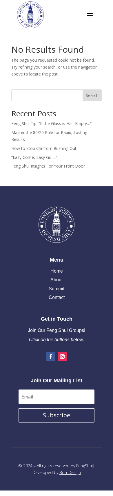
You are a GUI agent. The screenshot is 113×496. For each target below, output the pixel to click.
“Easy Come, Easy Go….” (34, 157)
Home (56, 271)
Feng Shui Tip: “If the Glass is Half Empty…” (51, 123)
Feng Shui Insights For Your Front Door (48, 166)
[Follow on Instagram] (62, 356)
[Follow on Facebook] (50, 356)
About (56, 279)
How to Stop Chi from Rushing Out (43, 148)
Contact (57, 297)
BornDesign (70, 472)
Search (92, 95)
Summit (56, 288)
